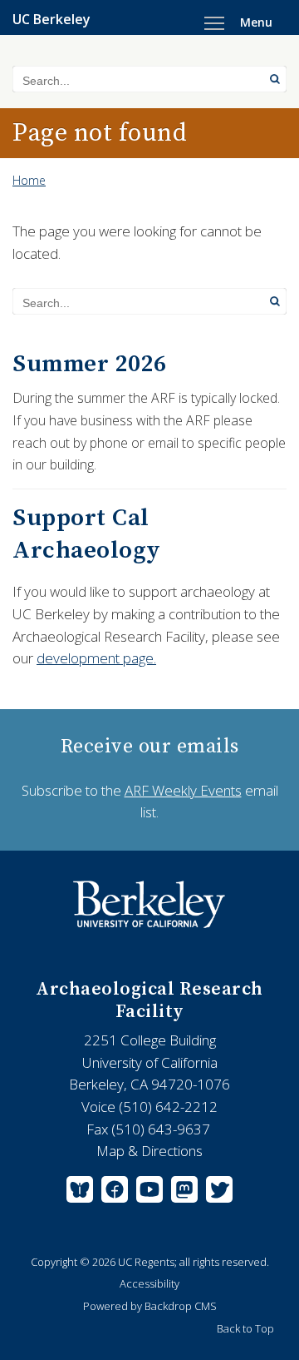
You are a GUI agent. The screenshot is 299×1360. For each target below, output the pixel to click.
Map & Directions (149, 1150)
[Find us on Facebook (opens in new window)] (114, 1192)
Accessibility (149, 1283)
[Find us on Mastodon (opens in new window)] (184, 1192)
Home (29, 180)
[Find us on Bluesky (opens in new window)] (81, 1192)
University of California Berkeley (149, 904)
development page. (96, 658)
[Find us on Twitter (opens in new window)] (217, 1192)
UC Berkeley (51, 19)
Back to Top (245, 1328)
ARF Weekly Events (183, 790)
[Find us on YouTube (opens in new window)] (149, 1192)
